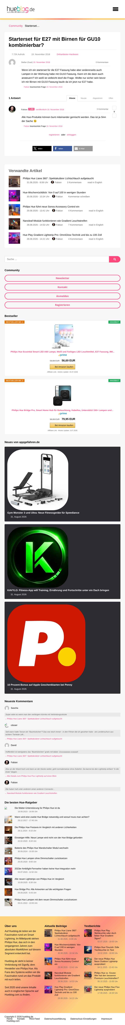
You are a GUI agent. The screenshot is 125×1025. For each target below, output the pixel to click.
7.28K (31, 109)
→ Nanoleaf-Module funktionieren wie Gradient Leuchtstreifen (31, 793)
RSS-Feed (34, 1019)
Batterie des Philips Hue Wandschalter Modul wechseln (41, 848)
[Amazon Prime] (62, 355)
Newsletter (62, 278)
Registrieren (62, 305)
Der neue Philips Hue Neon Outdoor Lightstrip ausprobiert (106, 961)
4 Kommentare (75, 211)
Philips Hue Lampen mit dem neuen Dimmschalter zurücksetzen (46, 900)
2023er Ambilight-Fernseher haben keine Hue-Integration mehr (45, 869)
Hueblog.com (12, 994)
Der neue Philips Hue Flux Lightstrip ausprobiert (107, 988)
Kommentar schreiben (79, 196)
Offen (111, 98)
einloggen (71, 134)
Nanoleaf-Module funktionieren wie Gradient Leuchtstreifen (67, 975)
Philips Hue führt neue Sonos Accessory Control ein (67, 961)
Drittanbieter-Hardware (67, 54)
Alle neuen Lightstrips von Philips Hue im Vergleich (39, 879)
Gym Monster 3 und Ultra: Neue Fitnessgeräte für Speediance (43, 512)
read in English (95, 182)
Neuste (83, 98)
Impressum (106, 1019)
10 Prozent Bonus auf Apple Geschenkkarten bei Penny (39, 684)
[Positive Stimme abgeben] (114, 108)
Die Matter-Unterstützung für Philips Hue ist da (37, 808)
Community (16, 25)
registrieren (54, 134)
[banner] (20, 9)
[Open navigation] (115, 9)
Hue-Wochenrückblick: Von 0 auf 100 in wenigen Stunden (67, 947)
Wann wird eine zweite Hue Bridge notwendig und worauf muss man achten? (52, 817)
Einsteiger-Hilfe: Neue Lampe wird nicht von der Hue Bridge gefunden (48, 838)
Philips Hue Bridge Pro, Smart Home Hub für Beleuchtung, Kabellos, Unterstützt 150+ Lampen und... (62, 410)
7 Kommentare (75, 225)
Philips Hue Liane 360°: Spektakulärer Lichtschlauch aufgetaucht (67, 933)
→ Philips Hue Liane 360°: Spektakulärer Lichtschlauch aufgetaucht (33, 719)
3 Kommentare (74, 182)
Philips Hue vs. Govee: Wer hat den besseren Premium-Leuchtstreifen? (106, 975)
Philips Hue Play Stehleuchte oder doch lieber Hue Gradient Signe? (105, 934)
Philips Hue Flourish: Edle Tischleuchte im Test (106, 948)
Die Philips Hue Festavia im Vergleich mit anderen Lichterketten (46, 827)
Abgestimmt (97, 98)
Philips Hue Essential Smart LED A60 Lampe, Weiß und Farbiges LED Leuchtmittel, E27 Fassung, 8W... (62, 351)
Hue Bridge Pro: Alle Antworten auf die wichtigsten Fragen (43, 889)
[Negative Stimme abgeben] (114, 116)
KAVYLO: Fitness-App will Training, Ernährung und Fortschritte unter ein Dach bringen (58, 590)
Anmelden (62, 296)
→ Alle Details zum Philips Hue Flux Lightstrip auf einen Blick (30, 776)
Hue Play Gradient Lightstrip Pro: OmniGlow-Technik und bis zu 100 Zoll (67, 991)
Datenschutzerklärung (55, 1019)
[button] (42, 148)
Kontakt (63, 287)
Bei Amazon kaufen (64, 367)
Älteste (72, 98)
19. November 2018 (54, 87)
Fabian (58, 182)
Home (9, 1019)
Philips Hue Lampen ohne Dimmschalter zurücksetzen (41, 858)
